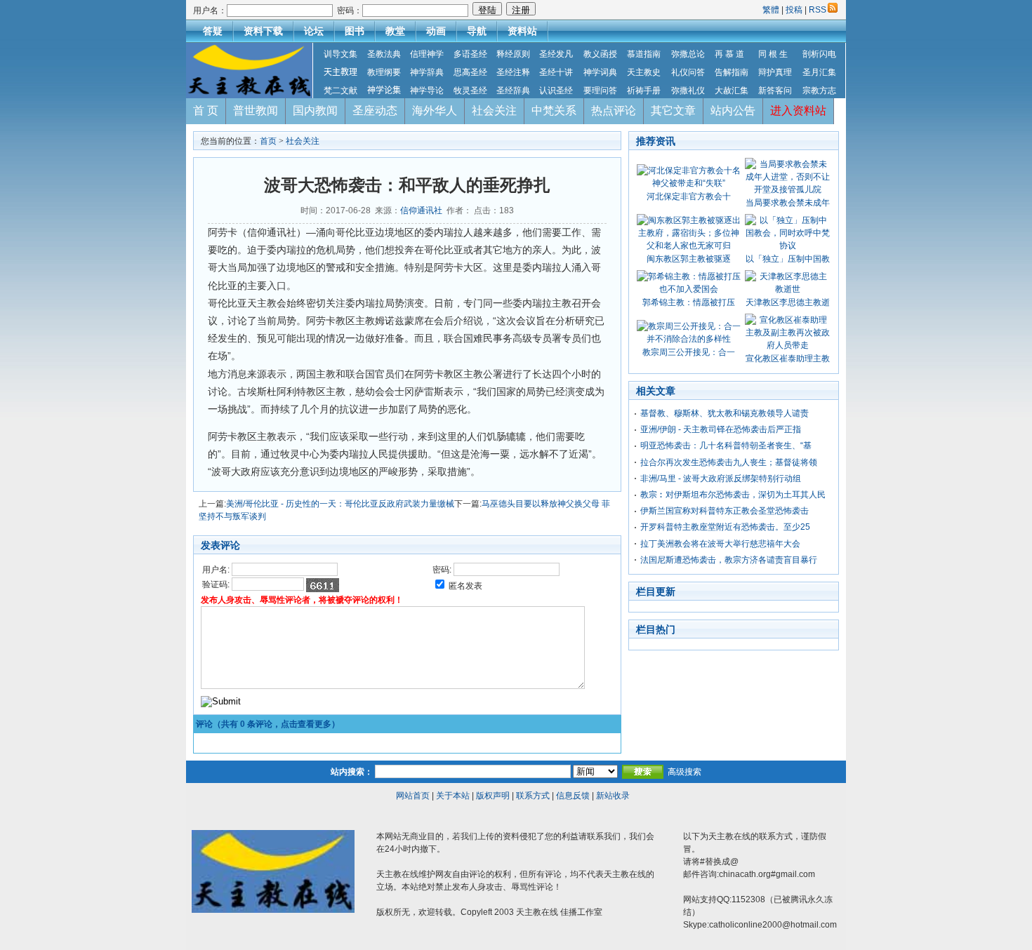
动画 (436, 30)
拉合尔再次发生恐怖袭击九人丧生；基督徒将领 (728, 462)
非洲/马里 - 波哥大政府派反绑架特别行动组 (720, 478)
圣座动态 (374, 110)
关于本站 (453, 796)
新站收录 (613, 796)
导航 (477, 30)
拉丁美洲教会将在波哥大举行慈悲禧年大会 (720, 544)
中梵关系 (553, 110)
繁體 (771, 10)
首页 (268, 141)
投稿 (794, 10)
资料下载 (263, 30)
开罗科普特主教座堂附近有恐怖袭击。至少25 (725, 527)
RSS (817, 10)
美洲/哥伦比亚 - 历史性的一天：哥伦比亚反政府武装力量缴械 (340, 504)
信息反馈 (573, 796)
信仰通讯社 (421, 210)
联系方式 (533, 796)
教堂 (395, 30)
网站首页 (413, 796)
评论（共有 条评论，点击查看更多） (268, 724)
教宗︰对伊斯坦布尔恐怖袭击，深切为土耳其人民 (733, 495)
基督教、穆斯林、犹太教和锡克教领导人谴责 (724, 413)
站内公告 (732, 110)
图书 (354, 30)
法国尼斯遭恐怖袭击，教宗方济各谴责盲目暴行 (728, 560)
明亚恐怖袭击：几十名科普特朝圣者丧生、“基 (726, 445)
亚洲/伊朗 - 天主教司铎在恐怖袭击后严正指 (720, 429)
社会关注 (494, 110)
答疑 (213, 30)
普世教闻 (255, 110)
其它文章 (673, 110)
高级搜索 (684, 772)
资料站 (522, 30)
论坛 (314, 30)
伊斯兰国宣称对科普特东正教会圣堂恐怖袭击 (724, 511)
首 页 (205, 110)
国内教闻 (315, 110)
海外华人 (434, 110)
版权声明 (493, 796)
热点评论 (613, 110)
